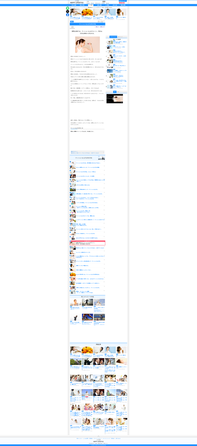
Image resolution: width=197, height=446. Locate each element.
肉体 (88, 3)
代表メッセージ (79, 438)
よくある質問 (85, 438)
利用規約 (91, 438)
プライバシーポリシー (98, 438)
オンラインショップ (106, 438)
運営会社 (113, 438)
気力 (76, 7)
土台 (108, 3)
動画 (114, 91)
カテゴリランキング (113, 36)
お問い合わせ (118, 438)
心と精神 (73, 7)
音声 (118, 91)
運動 (103, 3)
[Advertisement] (87, 111)
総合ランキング (120, 36)
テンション (98, 3)
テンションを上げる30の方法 (82, 7)
